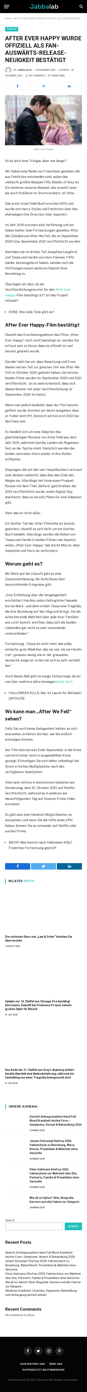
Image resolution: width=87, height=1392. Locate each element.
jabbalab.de (24, 70)
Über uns (56, 1364)
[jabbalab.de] (43, 6)
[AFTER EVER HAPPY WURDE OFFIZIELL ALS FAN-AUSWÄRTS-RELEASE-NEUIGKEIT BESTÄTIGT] (43, 120)
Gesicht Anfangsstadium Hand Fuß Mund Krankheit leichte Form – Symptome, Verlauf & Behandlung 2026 (56, 1120)
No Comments (37, 75)
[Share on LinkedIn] (69, 86)
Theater (12, 29)
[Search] (81, 6)
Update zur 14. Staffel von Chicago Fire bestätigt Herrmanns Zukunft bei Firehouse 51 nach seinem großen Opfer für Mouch (38, 1005)
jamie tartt (64, 682)
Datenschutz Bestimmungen (43, 1369)
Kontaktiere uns (32, 1364)
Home (8, 18)
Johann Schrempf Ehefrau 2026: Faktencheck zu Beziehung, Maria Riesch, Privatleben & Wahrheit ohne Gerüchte (40, 1265)
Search (10, 1220)
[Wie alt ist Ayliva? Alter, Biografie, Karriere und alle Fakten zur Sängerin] (15, 1202)
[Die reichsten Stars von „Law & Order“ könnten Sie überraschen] (43, 910)
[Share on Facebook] (17, 86)
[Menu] (6, 6)
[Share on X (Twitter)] (43, 86)
